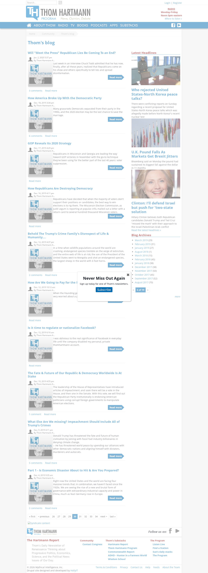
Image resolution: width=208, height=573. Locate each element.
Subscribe (104, 290)
